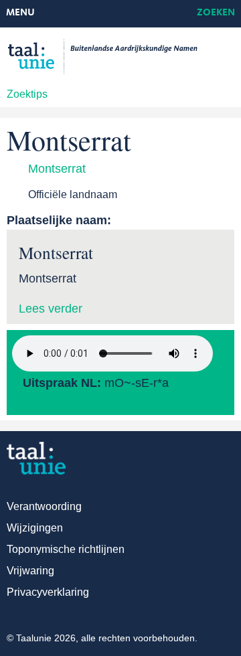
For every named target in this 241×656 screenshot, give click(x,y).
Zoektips (27, 94)
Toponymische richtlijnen (66, 549)
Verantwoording (44, 506)
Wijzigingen (35, 528)
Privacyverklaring (48, 592)
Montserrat (57, 168)
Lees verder (50, 308)
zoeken (216, 13)
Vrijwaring (30, 570)
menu (20, 13)
